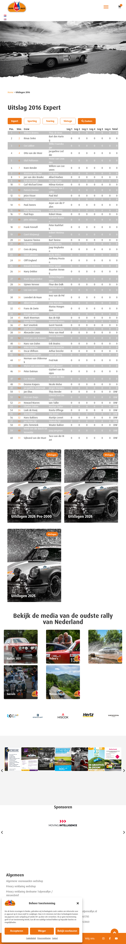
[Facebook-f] (109, 938)
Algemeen (15, 875)
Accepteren (16, 931)
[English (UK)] (5, 19)
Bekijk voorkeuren (67, 931)
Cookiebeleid (31, 938)
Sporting (32, 121)
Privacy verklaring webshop (21, 886)
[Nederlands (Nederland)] (5, 15)
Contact (55, 938)
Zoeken (88, 121)
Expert (14, 121)
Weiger (42, 931)
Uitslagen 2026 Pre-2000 (31, 516)
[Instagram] (103, 938)
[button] (77, 903)
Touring (50, 121)
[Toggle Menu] (106, 6)
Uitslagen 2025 (23, 595)
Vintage (68, 121)
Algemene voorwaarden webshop (24, 881)
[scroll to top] (114, 932)
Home (10, 92)
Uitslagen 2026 (80, 516)
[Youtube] (116, 938)
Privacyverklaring (44, 938)
